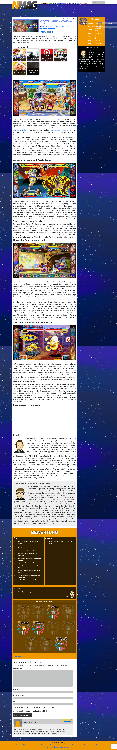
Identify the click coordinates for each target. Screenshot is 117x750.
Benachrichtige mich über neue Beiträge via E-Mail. (30, 711)
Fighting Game (65, 26)
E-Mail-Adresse (18, 696)
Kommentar (17, 669)
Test (60, 3)
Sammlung (45, 28)
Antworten (67, 721)
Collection (52, 26)
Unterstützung (95, 745)
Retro (41, 28)
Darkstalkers (58, 26)
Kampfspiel (71, 26)
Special (68, 3)
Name (15, 690)
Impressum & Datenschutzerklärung (75, 745)
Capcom (47, 26)
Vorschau (52, 3)
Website (15, 702)
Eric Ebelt (65, 596)
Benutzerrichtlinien (53, 745)
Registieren (108, 27)
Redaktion (41, 745)
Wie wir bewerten (18, 656)
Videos (83, 3)
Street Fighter (51, 28)
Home (44, 3)
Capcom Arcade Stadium (60, 130)
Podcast (75, 3)
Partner (19, 745)
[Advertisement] (44, 420)
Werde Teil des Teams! (55, 747)
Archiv (66, 747)
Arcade (43, 26)
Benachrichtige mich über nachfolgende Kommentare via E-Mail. (35, 708)
